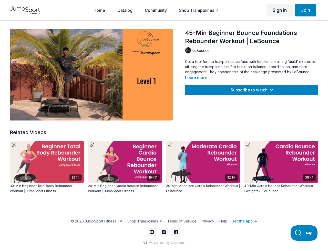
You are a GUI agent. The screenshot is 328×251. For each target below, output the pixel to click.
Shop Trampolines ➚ (144, 221)
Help (223, 221)
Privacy (208, 221)
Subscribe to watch (249, 89)
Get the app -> (244, 221)
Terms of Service (182, 221)
